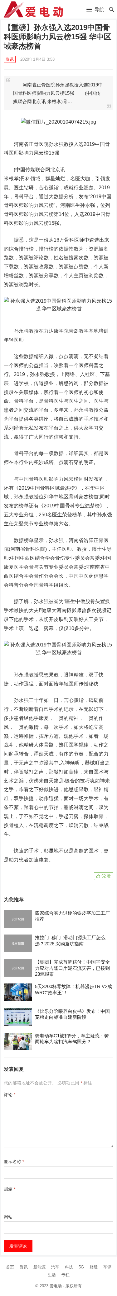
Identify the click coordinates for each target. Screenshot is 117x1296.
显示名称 (14, 1161)
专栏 (65, 1274)
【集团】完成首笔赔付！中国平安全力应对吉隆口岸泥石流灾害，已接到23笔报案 (72, 968)
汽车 (55, 1267)
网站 (8, 1216)
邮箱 (9, 1189)
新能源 (39, 1267)
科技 (69, 1267)
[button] (95, 10)
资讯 (10, 59)
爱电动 (56, 1286)
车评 (107, 1267)
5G (81, 1267)
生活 (52, 1274)
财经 (94, 1267)
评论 (9, 1094)
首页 (10, 1267)
